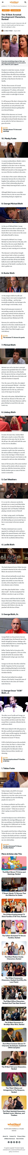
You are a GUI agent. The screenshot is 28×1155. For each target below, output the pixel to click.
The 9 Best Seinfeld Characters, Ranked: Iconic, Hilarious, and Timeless (14, 1113)
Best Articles (20, 1138)
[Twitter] (11, 1142)
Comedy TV (6, 10)
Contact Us (12, 1136)
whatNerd (3, 6)
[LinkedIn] (17, 1142)
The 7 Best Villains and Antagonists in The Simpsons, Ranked (14, 1090)
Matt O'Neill (9, 30)
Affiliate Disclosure (9, 1138)
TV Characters (15, 10)
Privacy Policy (21, 1136)
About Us (5, 1136)
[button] (2, 2)
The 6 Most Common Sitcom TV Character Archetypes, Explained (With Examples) (14, 1045)
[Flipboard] (19, 1142)
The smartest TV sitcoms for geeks (14, 337)
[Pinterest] (14, 1142)
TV (8, 6)
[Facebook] (9, 1142)
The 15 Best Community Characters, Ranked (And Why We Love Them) (14, 980)
